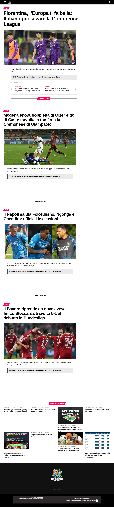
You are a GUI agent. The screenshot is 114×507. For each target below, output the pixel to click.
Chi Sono (57, 489)
